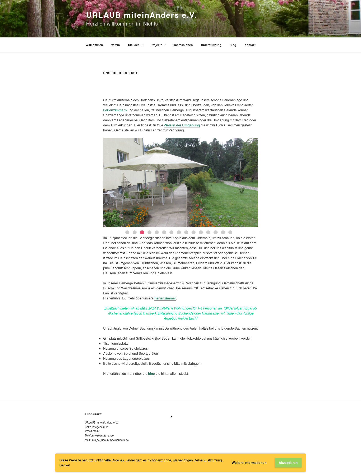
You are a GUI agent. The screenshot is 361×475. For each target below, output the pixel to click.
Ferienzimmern (115, 110)
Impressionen (183, 45)
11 (201, 232)
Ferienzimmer (165, 298)
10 (194, 232)
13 (215, 232)
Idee (151, 373)
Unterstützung (211, 45)
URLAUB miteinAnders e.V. (141, 14)
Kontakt (250, 45)
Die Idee (134, 45)
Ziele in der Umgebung (182, 125)
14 (223, 232)
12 (208, 232)
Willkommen (94, 45)
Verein (115, 45)
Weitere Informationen (249, 462)
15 (230, 232)
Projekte (156, 45)
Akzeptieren (288, 462)
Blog (233, 45)
